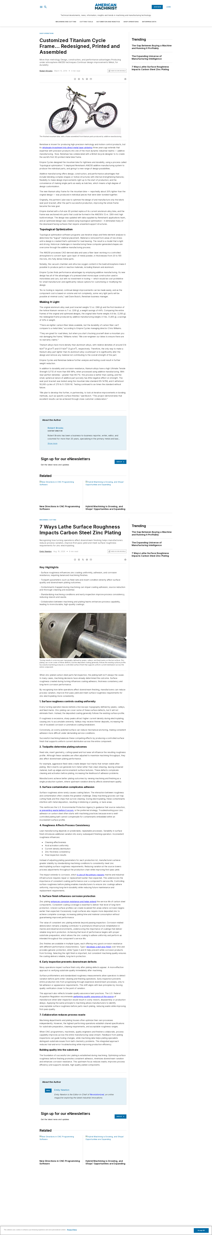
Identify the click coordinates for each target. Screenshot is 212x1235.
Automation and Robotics (108, 22)
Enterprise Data (149, 22)
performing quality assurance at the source (93, 996)
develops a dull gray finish (98, 947)
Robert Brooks (46, 71)
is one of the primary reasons (90, 875)
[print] (125, 79)
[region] (106, 1230)
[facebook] (75, 79)
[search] (45, 7)
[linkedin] (79, 79)
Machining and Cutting (66, 22)
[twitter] (83, 79)
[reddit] (87, 79)
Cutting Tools (86, 22)
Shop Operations (131, 22)
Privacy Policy (72, 1230)
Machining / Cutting (48, 520)
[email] (91, 79)
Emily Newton (46, 551)
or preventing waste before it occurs (56, 810)
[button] (41, 7)
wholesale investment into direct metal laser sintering (67, 147)
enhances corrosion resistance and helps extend (73, 901)
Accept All (201, 1230)
